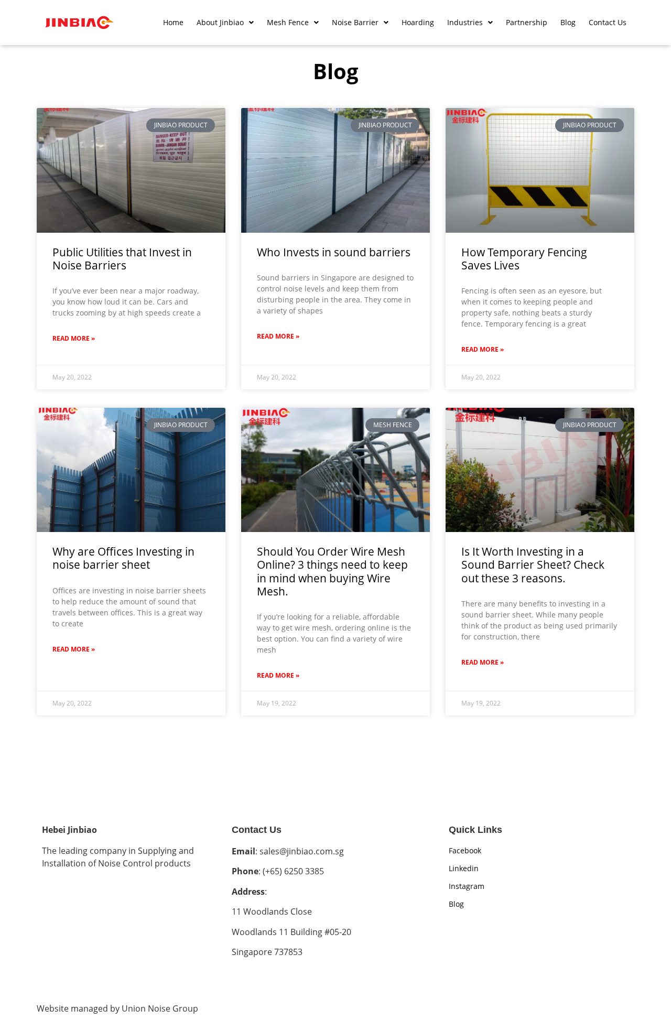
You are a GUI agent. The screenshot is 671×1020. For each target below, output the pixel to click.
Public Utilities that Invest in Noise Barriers (122, 259)
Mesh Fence (288, 22)
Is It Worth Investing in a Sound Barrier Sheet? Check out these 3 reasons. (532, 564)
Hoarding (418, 22)
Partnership (526, 22)
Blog (568, 22)
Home (173, 22)
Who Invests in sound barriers (333, 252)
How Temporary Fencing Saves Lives (524, 259)
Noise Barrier (355, 22)
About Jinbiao (220, 22)
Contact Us (607, 22)
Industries (465, 22)
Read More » (73, 338)
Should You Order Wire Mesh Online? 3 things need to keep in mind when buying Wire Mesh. (332, 571)
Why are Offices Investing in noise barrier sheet (123, 558)
